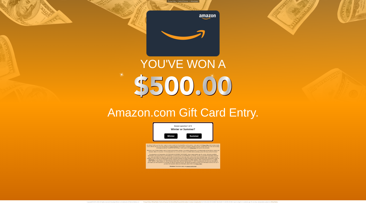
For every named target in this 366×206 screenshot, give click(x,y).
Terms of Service (174, 146)
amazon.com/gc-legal (191, 166)
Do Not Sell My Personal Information (178, 202)
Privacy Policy (172, 1)
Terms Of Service (183, 1)
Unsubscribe (197, 202)
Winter (171, 136)
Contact (191, 202)
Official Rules (194, 1)
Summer (194, 136)
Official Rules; (274, 202)
